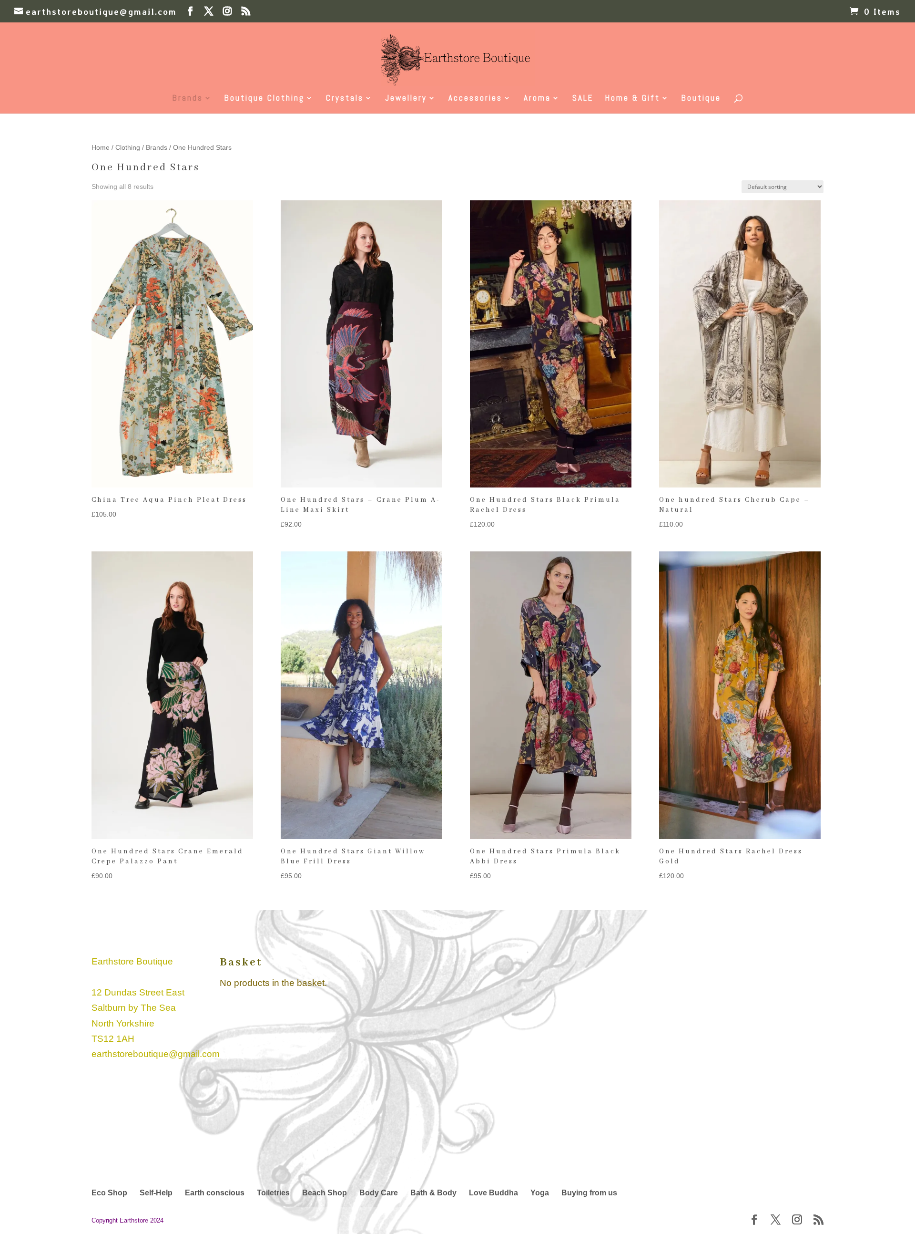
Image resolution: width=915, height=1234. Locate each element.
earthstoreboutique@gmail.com (156, 1054)
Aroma (537, 98)
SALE (582, 98)
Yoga (539, 1193)
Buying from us (589, 1193)
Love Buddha (493, 1193)
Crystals (345, 98)
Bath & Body (433, 1193)
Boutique (701, 98)
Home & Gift (632, 98)
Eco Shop (109, 1193)
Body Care (378, 1193)
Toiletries (273, 1193)
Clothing (127, 147)
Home (101, 147)
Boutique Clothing (264, 98)
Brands (188, 98)
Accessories (475, 98)
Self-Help (156, 1193)
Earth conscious (214, 1193)
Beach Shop (324, 1193)
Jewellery (406, 98)
